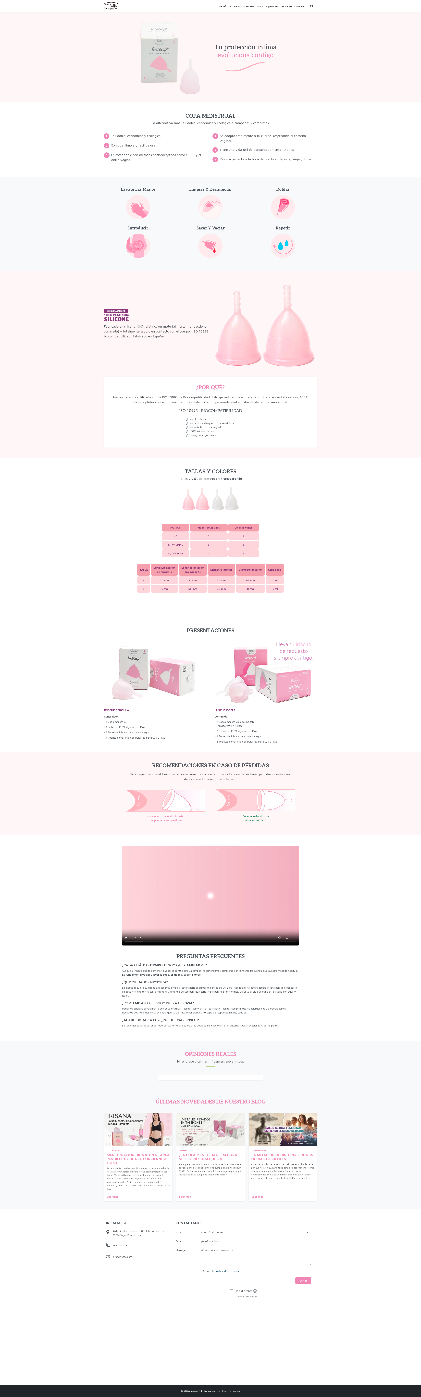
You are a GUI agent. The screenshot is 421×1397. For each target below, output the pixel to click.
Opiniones (272, 6)
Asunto (180, 1232)
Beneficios (225, 6)
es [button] (312, 6)
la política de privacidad (226, 1270)
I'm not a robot (243, 1290)
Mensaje (181, 1250)
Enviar (303, 1280)
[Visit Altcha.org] (255, 1290)
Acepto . (222, 1270)
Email (179, 1241)
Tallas (237, 6)
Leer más (112, 1196)
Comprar (299, 6)
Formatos (249, 6)
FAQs (260, 6)
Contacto (286, 6)
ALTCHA (253, 1296)
